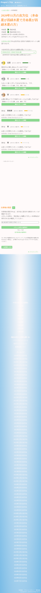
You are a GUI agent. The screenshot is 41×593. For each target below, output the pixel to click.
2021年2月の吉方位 (20, 371)
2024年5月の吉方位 (20, 497)
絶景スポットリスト (20, 343)
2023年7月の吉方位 (20, 465)
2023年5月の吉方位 (20, 458)
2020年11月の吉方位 (20, 362)
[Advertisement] (20, 182)
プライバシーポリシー (29, 590)
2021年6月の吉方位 (20, 384)
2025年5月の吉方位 (20, 536)
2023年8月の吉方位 (20, 468)
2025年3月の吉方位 (20, 529)
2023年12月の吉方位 (20, 481)
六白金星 (20, 322)
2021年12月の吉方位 (20, 404)
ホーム (3, 5)
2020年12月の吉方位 (20, 365)
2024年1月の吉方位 (20, 484)
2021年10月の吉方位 (20, 397)
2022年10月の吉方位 (20, 436)
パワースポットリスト (20, 340)
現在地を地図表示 (20, 232)
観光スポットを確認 (20, 72)
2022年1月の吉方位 (20, 407)
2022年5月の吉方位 (20, 420)
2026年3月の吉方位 (20, 568)
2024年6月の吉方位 (20, 500)
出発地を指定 (6, 41)
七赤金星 (20, 325)
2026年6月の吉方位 (20, 578)
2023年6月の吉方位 (20, 462)
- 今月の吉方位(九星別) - (20, 302)
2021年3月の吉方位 (20, 375)
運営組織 (38, 590)
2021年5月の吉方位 (20, 381)
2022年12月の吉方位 (20, 442)
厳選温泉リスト (20, 347)
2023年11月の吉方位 (20, 478)
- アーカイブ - (20, 352)
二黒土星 (20, 309)
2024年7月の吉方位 (20, 504)
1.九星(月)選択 (5, 10)
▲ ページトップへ (33, 157)
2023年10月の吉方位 (20, 475)
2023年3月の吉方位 (20, 452)
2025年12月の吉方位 (20, 558)
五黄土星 (20, 319)
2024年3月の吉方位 (20, 491)
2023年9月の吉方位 (20, 471)
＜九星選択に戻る (7, 247)
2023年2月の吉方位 (20, 449)
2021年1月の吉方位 (20, 368)
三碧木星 (20, 312)
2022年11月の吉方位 (20, 439)
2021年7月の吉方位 (20, 388)
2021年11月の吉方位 (20, 400)
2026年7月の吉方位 (20, 581)
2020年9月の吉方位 (20, 355)
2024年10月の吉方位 (20, 513)
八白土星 (20, 328)
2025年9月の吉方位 (20, 549)
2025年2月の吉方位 (20, 526)
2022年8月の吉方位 (20, 429)
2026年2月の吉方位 (20, 565)
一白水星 (20, 306)
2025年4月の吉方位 (20, 533)
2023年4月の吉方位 (20, 455)
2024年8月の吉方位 (20, 507)
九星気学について (22, 5)
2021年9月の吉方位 (20, 394)
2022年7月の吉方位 (20, 426)
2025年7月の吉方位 (20, 542)
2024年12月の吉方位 (20, 520)
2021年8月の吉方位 (20, 391)
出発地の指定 (8, 207)
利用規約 (21, 590)
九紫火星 (20, 331)
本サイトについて (11, 5)
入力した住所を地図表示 (20, 227)
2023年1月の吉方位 (20, 446)
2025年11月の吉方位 (20, 555)
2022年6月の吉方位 (20, 423)
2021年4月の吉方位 (20, 378)
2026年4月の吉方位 (20, 571)
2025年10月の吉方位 (20, 552)
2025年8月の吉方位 (20, 545)
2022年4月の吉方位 (20, 417)
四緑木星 (20, 315)
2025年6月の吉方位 (20, 539)
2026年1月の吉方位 (20, 561)
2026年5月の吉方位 (20, 574)
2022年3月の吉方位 (20, 413)
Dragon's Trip (11, 2)
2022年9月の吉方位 (20, 433)
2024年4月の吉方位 (20, 494)
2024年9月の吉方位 (20, 510)
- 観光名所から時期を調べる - (20, 337)
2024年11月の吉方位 (20, 516)
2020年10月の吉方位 (20, 359)
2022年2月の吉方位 (20, 410)
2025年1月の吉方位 (20, 523)
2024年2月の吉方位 (20, 487)
